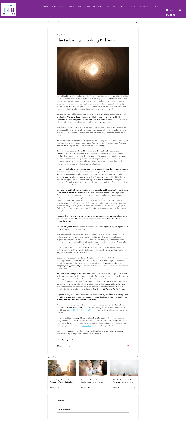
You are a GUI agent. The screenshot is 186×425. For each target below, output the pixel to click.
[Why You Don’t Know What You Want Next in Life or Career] (124, 368)
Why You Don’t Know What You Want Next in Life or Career (123, 381)
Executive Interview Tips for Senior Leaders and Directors (92, 381)
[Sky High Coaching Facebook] (167, 15)
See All (137, 357)
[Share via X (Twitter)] (63, 340)
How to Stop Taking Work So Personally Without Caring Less (61, 381)
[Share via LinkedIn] (67, 340)
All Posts (50, 22)
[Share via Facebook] (58, 340)
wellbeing (59, 22)
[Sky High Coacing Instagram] (174, 15)
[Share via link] (72, 340)
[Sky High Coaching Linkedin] (171, 15)
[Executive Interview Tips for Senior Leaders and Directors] (93, 368)
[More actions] (128, 35)
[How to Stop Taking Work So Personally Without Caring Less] (62, 368)
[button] (180, 10)
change (68, 22)
